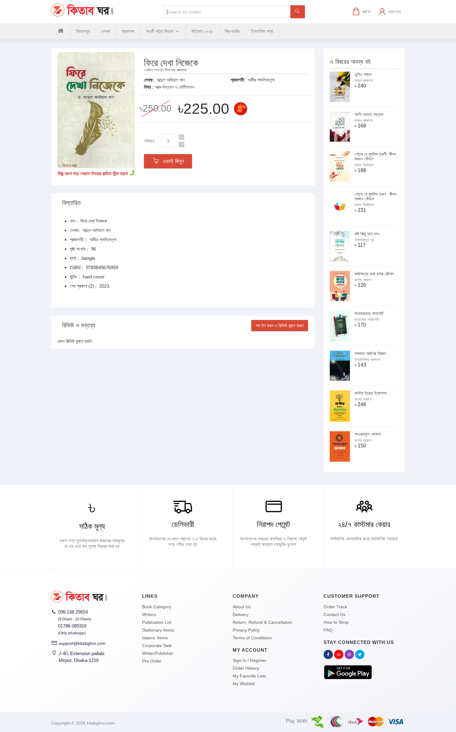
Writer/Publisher (157, 653)
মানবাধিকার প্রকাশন (368, 359)
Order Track (335, 606)
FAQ (328, 630)
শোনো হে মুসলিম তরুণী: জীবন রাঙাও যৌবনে (375, 156)
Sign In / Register (249, 660)
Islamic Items (155, 637)
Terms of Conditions (252, 637)
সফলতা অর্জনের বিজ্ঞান (370, 353)
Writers (149, 614)
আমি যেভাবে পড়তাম (369, 114)
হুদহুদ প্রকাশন (364, 80)
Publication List (157, 622)
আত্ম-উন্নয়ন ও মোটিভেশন (174, 87)
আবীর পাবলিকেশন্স (261, 79)
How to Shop (336, 622)
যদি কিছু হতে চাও (367, 233)
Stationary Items (158, 630)
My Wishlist (244, 683)
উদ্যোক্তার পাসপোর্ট (369, 313)
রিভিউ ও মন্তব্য (78, 325)
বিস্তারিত (71, 202)
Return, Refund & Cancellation (262, 622)
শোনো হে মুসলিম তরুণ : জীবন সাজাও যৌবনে (375, 196)
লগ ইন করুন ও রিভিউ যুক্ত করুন (279, 325)
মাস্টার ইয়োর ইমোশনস (371, 393)
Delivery (240, 614)
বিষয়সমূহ (83, 31)
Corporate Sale (157, 645)
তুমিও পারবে (363, 74)
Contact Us (334, 614)
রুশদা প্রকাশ (363, 279)
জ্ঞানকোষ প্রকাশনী (367, 319)
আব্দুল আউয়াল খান (171, 79)
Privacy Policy (246, 630)
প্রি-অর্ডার (232, 31)
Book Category (156, 606)
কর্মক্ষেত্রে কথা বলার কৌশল (374, 273)
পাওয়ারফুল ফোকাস (368, 434)
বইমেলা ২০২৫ (202, 31)
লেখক (105, 31)
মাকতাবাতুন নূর (364, 239)
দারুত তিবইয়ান (364, 165)
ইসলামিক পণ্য (262, 31)
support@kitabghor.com (82, 643)
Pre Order (152, 661)
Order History (246, 668)
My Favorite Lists (249, 675)
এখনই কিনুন (171, 161)
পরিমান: (149, 141)
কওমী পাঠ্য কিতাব (160, 31)
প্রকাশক (128, 31)
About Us (242, 606)
